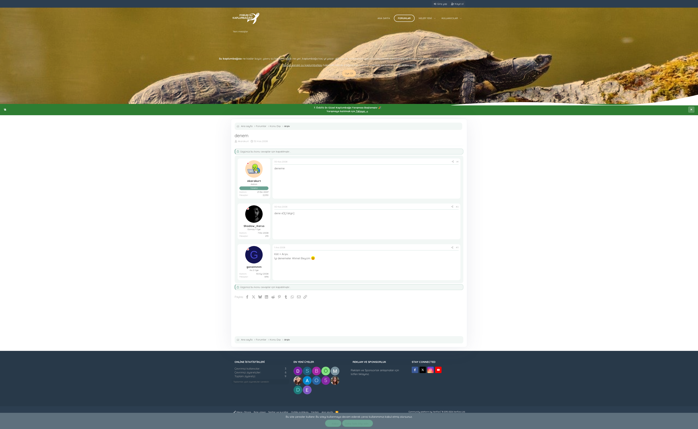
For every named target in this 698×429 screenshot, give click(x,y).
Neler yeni (425, 18)
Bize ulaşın (260, 412)
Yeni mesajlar (240, 31)
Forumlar (404, 18)
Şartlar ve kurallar (278, 412)
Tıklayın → (361, 111)
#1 (457, 161)
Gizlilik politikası (299, 412)
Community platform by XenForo (437, 411)
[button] (434, 18)
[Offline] (248, 164)
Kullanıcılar (450, 18)
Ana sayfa (384, 18)
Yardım (315, 412)
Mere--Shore (243, 412)
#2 (457, 206)
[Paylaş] (452, 162)
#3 (457, 247)
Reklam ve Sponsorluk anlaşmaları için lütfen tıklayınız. (375, 372)
